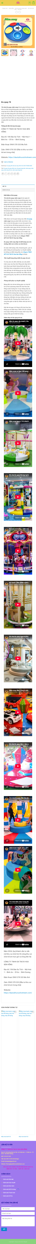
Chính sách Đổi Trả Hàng (9, 1189)
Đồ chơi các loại (14, 165)
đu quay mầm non (12, 168)
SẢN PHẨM (11, 8)
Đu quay (20, 9)
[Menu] (2, 3)
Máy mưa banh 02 (23, 1136)
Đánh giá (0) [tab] (6, 190)
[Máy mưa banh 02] (27, 1072)
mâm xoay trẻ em (8, 170)
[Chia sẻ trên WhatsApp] (2, 173)
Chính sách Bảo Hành (8, 1186)
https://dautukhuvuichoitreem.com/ (18, 993)
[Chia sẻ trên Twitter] (8, 173)
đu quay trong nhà (21, 168)
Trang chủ (4, 8)
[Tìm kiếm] (29, 3)
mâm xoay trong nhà (17, 170)
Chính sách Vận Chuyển (9, 1182)
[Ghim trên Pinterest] (14, 173)
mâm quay (28, 168)
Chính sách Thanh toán (9, 1192)
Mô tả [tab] (4, 186)
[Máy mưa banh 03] (9, 1072)
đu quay (5, 168)
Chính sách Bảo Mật (8, 1179)
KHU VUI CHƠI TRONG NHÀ (21, 8)
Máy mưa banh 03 (6, 1136)
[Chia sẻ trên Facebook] (5, 173)
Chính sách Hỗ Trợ (7, 1196)
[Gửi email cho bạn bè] (11, 173)
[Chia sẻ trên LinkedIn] (17, 173)
